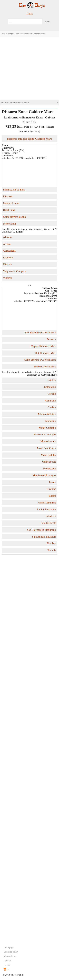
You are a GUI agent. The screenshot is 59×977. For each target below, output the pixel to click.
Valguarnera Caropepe (14, 271)
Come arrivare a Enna (14, 216)
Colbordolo (50, 387)
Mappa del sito (10, 956)
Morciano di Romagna (44, 475)
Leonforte (8, 257)
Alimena (7, 237)
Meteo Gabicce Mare (45, 366)
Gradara (52, 407)
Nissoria (7, 264)
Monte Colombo (47, 427)
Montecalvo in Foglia (45, 434)
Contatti (7, 960)
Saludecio (51, 516)
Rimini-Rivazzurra (46, 509)
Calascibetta (9, 250)
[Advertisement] (29, 68)
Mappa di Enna (11, 203)
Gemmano (50, 400)
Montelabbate (49, 461)
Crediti (7, 965)
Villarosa (7, 278)
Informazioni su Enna (14, 189)
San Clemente (48, 523)
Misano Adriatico (47, 414)
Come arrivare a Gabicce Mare (40, 359)
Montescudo (49, 468)
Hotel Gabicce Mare (45, 353)
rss (7, 969)
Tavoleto (51, 543)
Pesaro (52, 482)
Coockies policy (11, 952)
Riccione (51, 489)
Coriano (52, 393)
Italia (30, 13)
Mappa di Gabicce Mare (43, 346)
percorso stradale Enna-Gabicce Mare (29, 138)
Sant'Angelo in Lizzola (44, 536)
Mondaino (50, 421)
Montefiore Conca (46, 448)
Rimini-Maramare (47, 502)
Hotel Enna (9, 210)
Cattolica (51, 380)
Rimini (52, 495)
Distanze (7, 196)
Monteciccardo (48, 441)
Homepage (8, 947)
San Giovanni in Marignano (41, 529)
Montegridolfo (48, 455)
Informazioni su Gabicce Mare (40, 332)
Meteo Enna (9, 223)
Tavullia (52, 550)
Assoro (6, 244)
